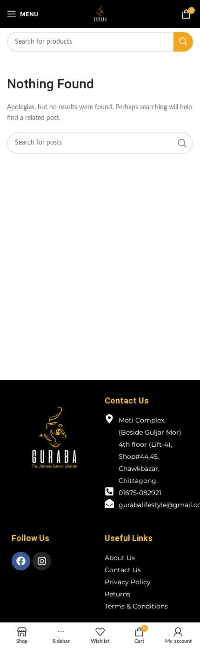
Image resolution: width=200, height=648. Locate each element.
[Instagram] (42, 561)
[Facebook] (21, 561)
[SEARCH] (183, 42)
